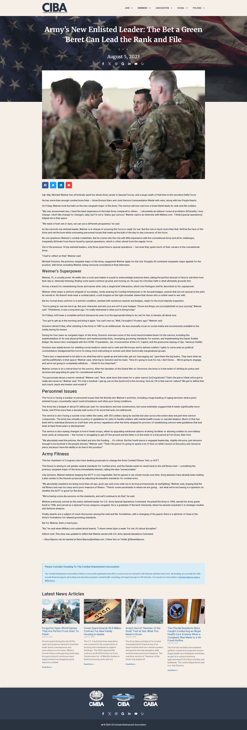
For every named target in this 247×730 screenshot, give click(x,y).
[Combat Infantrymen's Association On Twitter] (110, 63)
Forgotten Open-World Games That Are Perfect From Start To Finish (60, 631)
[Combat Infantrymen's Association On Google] (123, 63)
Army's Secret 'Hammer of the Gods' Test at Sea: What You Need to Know (143, 631)
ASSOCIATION (162, 8)
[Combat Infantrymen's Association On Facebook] (104, 63)
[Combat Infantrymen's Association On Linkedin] (130, 63)
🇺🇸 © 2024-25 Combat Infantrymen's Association (123, 725)
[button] (45, 185)
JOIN (127, 8)
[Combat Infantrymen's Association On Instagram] (117, 63)
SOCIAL (180, 8)
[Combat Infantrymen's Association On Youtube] (137, 63)
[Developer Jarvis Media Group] (143, 63)
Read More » (47, 667)
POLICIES (197, 8)
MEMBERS (142, 8)
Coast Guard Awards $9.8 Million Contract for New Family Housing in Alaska (102, 631)
